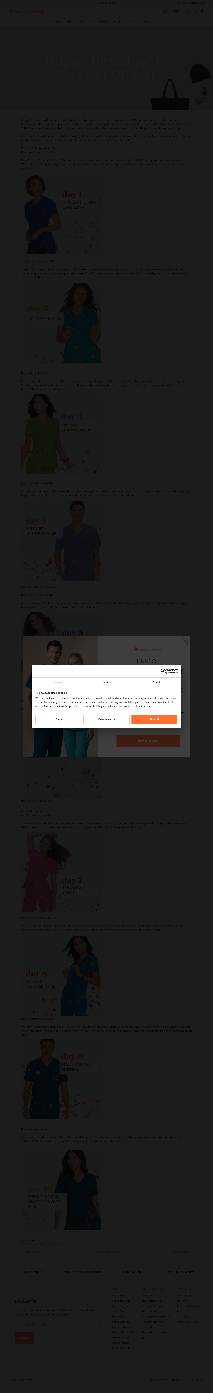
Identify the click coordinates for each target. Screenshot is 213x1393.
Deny (59, 719)
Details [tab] (107, 682)
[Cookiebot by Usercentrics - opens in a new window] (163, 671)
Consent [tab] (57, 682)
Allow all (154, 719)
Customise (104, 719)
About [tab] (156, 682)
